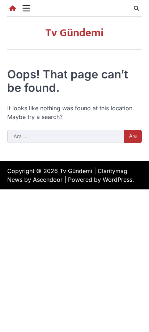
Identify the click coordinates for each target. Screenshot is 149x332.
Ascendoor (48, 179)
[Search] (136, 8)
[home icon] (12, 8)
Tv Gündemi (75, 33)
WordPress (117, 179)
